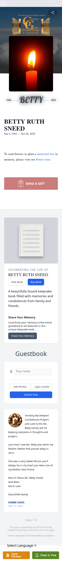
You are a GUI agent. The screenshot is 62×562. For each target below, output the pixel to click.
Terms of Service (40, 530)
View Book (17, 282)
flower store (43, 159)
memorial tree (45, 154)
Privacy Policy (21, 530)
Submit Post (31, 394)
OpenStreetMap (34, 535)
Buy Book (36, 282)
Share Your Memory (22, 335)
